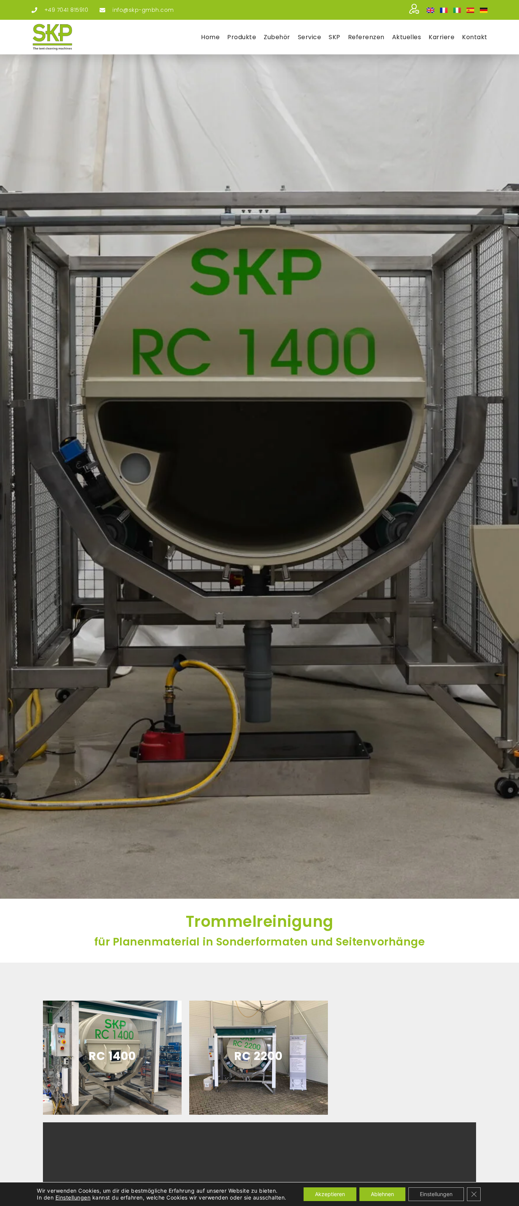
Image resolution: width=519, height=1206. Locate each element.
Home (210, 37)
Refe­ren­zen (366, 37)
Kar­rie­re (441, 37)
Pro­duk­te (241, 37)
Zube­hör (277, 37)
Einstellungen (73, 1197)
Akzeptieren (330, 1194)
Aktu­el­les (406, 37)
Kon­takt (474, 37)
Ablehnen (382, 1194)
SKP (334, 37)
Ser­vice (309, 37)
